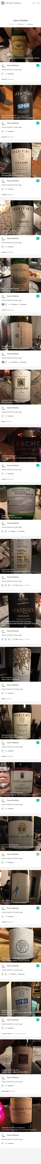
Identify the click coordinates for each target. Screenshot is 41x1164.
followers (21, 24)
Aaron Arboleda (13, 65)
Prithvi (17, 585)
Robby (13, 531)
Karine (9, 1033)
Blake (3, 699)
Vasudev (11, 74)
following (30, 24)
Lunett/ (4, 1033)
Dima (3, 421)
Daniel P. (4, 79)
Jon (20, 585)
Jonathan (14, 304)
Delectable (5, 1091)
